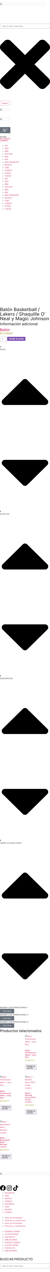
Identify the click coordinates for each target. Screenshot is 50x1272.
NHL (6, 159)
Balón (5, 330)
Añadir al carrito (16, 339)
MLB (6, 148)
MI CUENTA (5, 139)
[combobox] (25, 26)
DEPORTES (9, 1193)
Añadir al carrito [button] (31, 1067)
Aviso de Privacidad (13, 1218)
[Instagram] (9, 1188)
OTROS (8, 173)
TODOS (8, 176)
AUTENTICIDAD (11, 1234)
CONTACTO (10, 1237)
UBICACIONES (11, 1240)
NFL (6, 145)
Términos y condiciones (15, 1220)
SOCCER (8, 154)
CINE (7, 167)
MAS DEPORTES (12, 162)
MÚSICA (8, 165)
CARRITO (4, 140)
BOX (6, 156)
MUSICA (8, 1198)
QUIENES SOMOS (12, 1231)
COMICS (8, 170)
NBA (6, 151)
